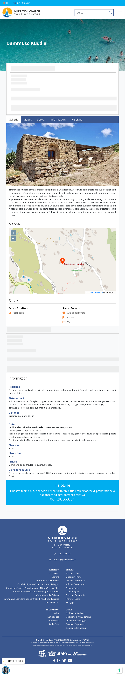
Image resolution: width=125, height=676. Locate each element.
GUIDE (69, 621)
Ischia (56, 624)
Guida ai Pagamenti (75, 636)
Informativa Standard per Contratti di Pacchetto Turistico (31, 610)
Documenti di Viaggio (76, 632)
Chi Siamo (54, 585)
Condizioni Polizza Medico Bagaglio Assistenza (36, 603)
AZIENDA (54, 581)
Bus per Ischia (73, 585)
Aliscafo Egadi (72, 603)
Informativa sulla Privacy (47, 607)
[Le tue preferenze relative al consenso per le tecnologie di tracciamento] (119, 670)
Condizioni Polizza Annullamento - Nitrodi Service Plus (32, 599)
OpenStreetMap (96, 304)
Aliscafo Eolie (72, 599)
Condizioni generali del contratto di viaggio (38, 595)
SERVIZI (70, 581)
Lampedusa (53, 628)
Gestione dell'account (76, 639)
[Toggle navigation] (120, 12)
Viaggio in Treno (74, 588)
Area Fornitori (52, 614)
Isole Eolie (54, 636)
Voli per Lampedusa (75, 592)
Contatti (55, 588)
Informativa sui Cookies (47, 592)
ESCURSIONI (52, 621)
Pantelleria (54, 632)
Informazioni (58, 119)
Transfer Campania (75, 607)
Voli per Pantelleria (75, 595)
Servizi (41, 119)
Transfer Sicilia (73, 610)
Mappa (27, 119)
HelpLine (76, 119)
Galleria (13, 119)
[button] (6, 2)
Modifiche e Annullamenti (78, 628)
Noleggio (70, 614)
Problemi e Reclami (75, 624)
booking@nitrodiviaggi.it (65, 571)
